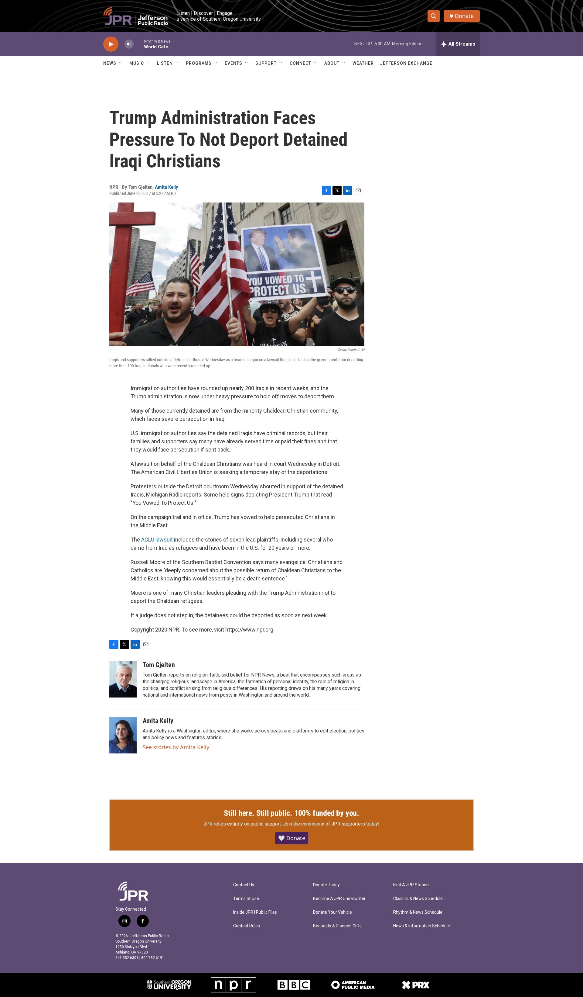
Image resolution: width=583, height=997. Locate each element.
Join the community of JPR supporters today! (331, 824)
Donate (464, 16)
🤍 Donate (291, 838)
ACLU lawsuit (157, 539)
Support (266, 63)
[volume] (129, 44)
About (331, 63)
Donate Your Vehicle (332, 912)
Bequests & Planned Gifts (337, 926)
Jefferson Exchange (406, 63)
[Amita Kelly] (123, 735)
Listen (165, 63)
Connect (300, 63)
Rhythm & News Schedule (417, 912)
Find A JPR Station (411, 885)
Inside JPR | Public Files (255, 912)
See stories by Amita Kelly (176, 747)
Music (136, 63)
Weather (363, 63)
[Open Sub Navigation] (120, 63)
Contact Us (243, 885)
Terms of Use (246, 898)
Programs (199, 63)
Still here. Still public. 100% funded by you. (291, 813)
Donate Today (326, 885)
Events (233, 63)
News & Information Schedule (421, 926)
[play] (111, 44)
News (109, 63)
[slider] (139, 44)
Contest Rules (246, 926)
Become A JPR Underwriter (339, 898)
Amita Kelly (166, 187)
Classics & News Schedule (418, 898)
